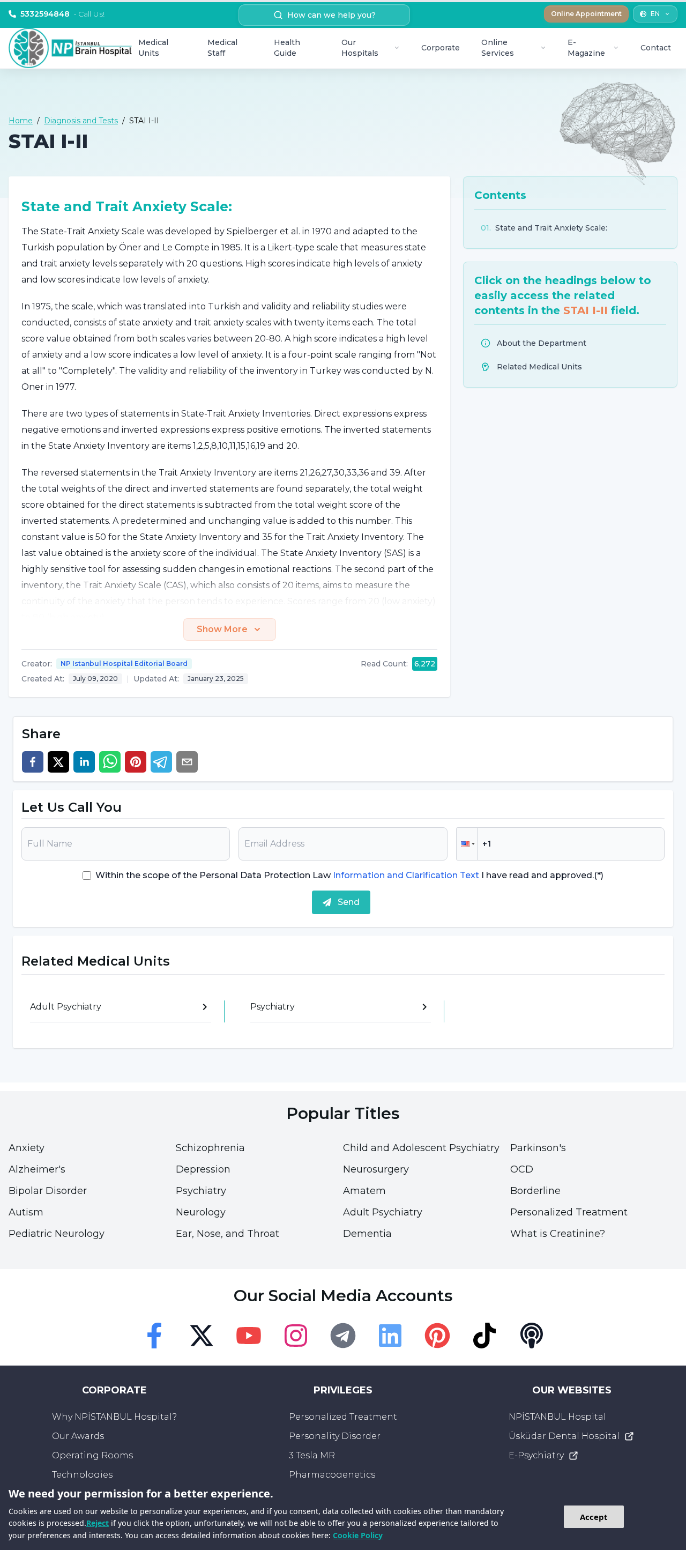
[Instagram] (296, 1335)
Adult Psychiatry (382, 1212)
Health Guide (287, 48)
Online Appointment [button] (586, 14)
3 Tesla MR (312, 1455)
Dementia (367, 1234)
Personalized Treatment (569, 1212)
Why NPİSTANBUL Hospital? (114, 1417)
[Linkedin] (390, 1335)
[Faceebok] (154, 1335)
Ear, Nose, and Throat (227, 1234)
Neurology (201, 1212)
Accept (594, 1516)
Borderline (535, 1191)
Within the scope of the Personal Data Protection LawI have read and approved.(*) (349, 875)
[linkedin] (84, 762)
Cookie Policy (358, 1535)
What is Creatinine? (557, 1234)
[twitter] (58, 762)
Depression (203, 1169)
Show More (222, 629)
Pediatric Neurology (57, 1234)
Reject (97, 1523)
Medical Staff (222, 48)
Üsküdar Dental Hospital (564, 1436)
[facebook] (32, 762)
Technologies (82, 1475)
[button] (467, 844)
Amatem (364, 1191)
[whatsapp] (110, 762)
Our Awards (78, 1436)
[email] (187, 762)
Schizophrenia (210, 1148)
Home (21, 120)
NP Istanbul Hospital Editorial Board (124, 663)
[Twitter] (201, 1335)
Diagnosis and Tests (81, 120)
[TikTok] (484, 1335)
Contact (655, 48)
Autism (26, 1212)
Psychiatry (201, 1191)
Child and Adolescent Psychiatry (421, 1148)
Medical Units (153, 48)
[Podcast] (532, 1335)
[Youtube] (249, 1335)
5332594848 (62, 14)
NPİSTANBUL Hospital (557, 1417)
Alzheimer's (37, 1169)
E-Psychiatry (536, 1455)
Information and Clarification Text (406, 875)
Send (349, 902)
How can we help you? (331, 15)
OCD (521, 1169)
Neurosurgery (376, 1169)
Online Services (497, 48)
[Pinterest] (437, 1335)
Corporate (440, 48)
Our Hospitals (359, 48)
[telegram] (161, 762)
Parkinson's (538, 1148)
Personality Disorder (335, 1436)
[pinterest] (135, 762)
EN (655, 14)
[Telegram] (343, 1335)
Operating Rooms (92, 1455)
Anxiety (26, 1148)
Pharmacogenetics (332, 1475)
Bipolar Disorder (48, 1191)
